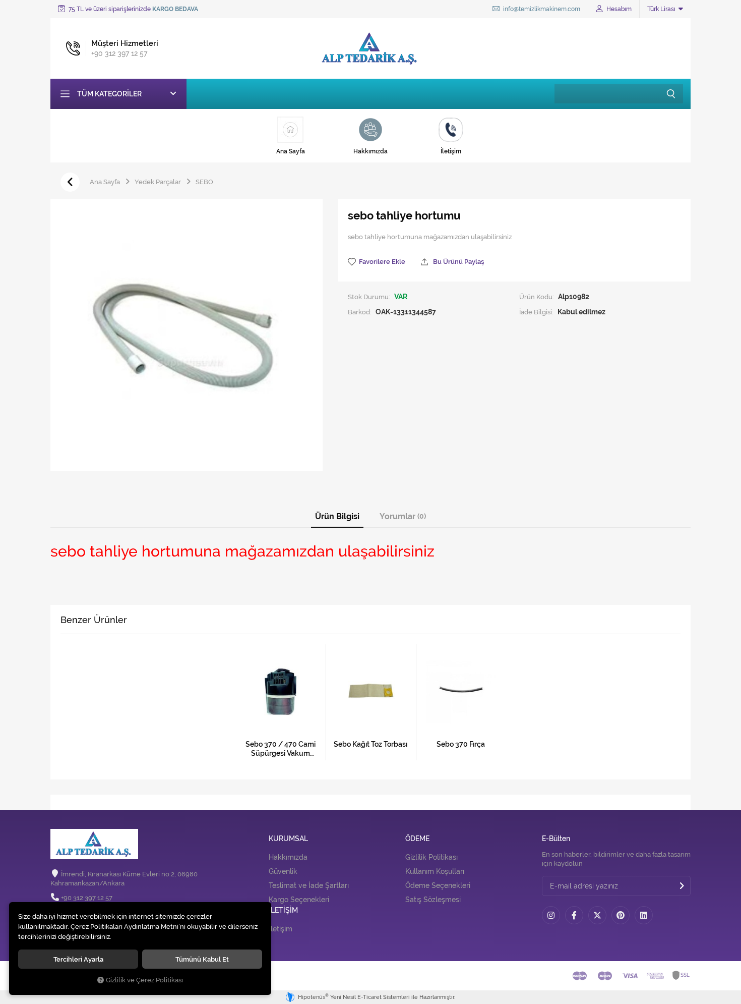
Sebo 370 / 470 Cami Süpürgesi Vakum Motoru (280, 749)
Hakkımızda (288, 857)
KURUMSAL (288, 839)
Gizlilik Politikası (431, 857)
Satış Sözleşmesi (433, 900)
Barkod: (360, 312)
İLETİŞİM (283, 910)
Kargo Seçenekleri (299, 900)
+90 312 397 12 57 (86, 898)
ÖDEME (417, 839)
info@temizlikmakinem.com (541, 9)
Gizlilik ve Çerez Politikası (144, 980)
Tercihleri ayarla (78, 959)
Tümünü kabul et (202, 959)
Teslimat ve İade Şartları (309, 885)
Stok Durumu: (369, 297)
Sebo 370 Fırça (461, 744)
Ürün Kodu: (536, 297)
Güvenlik (283, 871)
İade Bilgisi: (536, 312)
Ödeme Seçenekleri (437, 885)
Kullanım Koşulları (434, 871)
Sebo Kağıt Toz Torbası (370, 744)
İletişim (280, 929)
